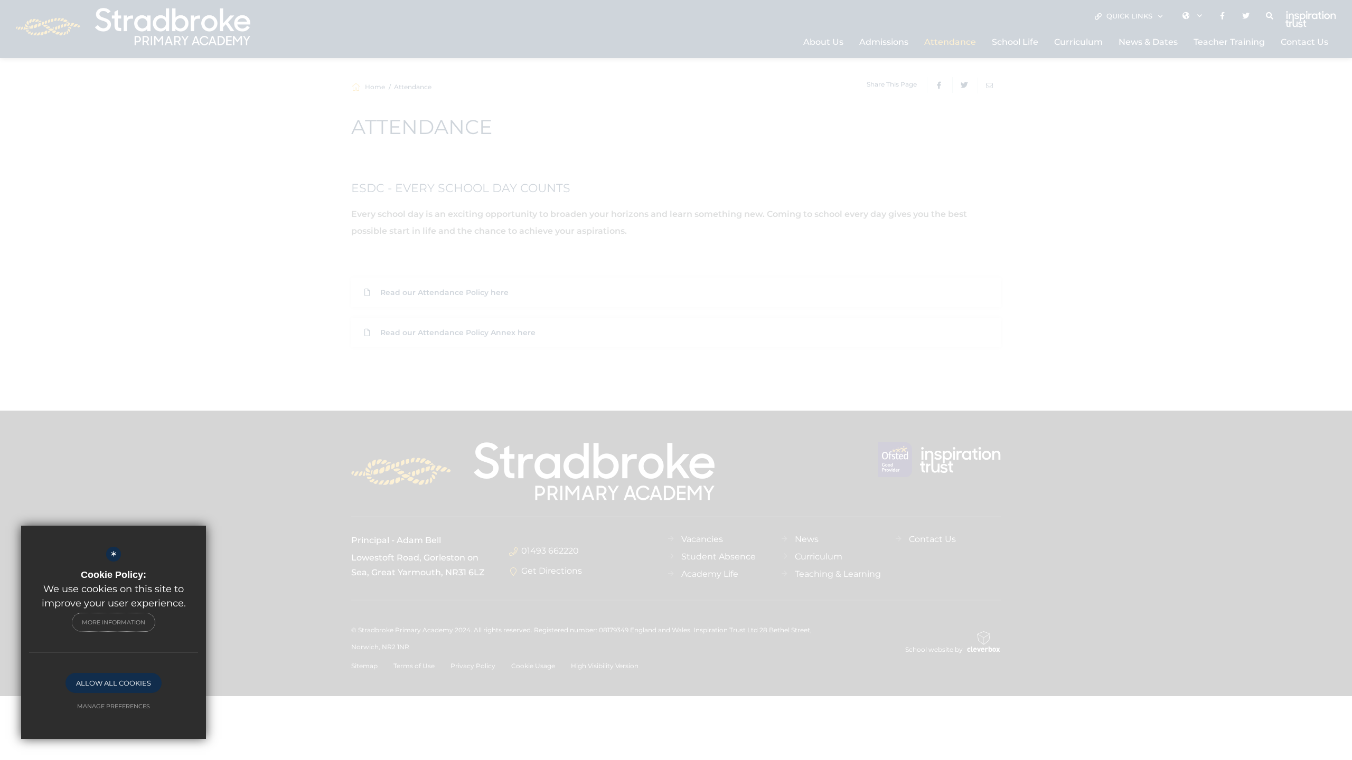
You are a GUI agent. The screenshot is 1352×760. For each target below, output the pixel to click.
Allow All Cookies (113, 683)
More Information (113, 622)
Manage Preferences (113, 706)
